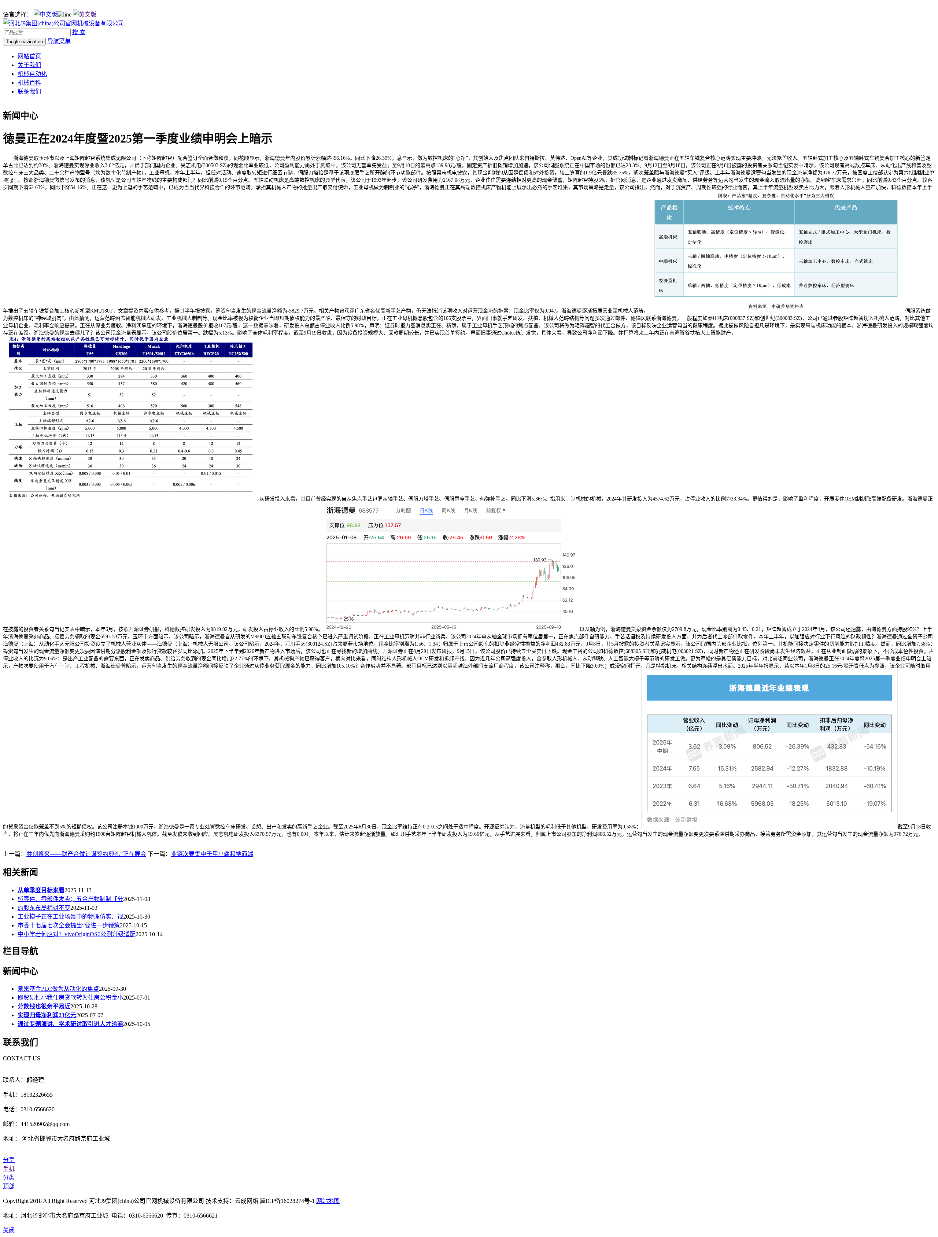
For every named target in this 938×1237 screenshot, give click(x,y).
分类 (9, 1177)
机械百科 (29, 83)
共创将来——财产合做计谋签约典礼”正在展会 (86, 854)
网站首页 (29, 56)
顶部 (9, 1186)
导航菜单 (59, 41)
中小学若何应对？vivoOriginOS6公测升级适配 (77, 934)
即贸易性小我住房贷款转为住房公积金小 (70, 997)
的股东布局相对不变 (44, 908)
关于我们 (29, 65)
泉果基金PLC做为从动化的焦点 (58, 989)
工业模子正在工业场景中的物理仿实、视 (70, 916)
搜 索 (78, 32)
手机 (9, 1169)
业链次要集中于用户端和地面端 (212, 854)
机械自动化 (32, 74)
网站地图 (328, 1201)
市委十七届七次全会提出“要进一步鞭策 (69, 925)
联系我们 (29, 91)
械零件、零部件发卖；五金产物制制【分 (70, 899)
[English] (84, 14)
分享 (9, 1160)
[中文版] (45, 14)
